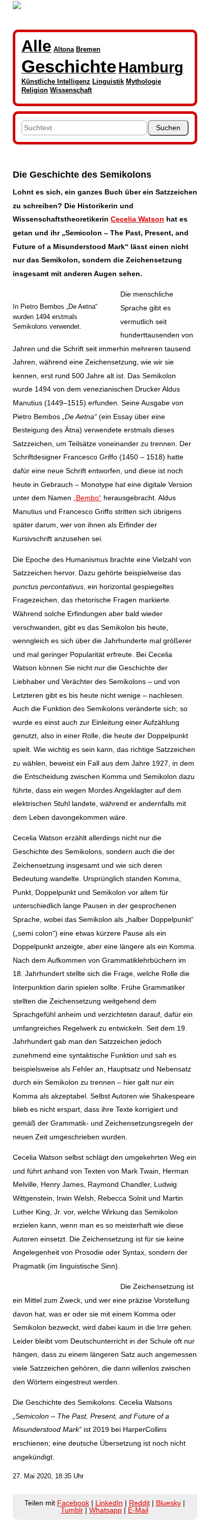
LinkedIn (109, 1503)
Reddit (139, 1503)
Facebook (73, 1503)
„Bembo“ (87, 498)
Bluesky (168, 1503)
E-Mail (138, 1510)
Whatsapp (105, 1510)
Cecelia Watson (137, 219)
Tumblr (72, 1510)
